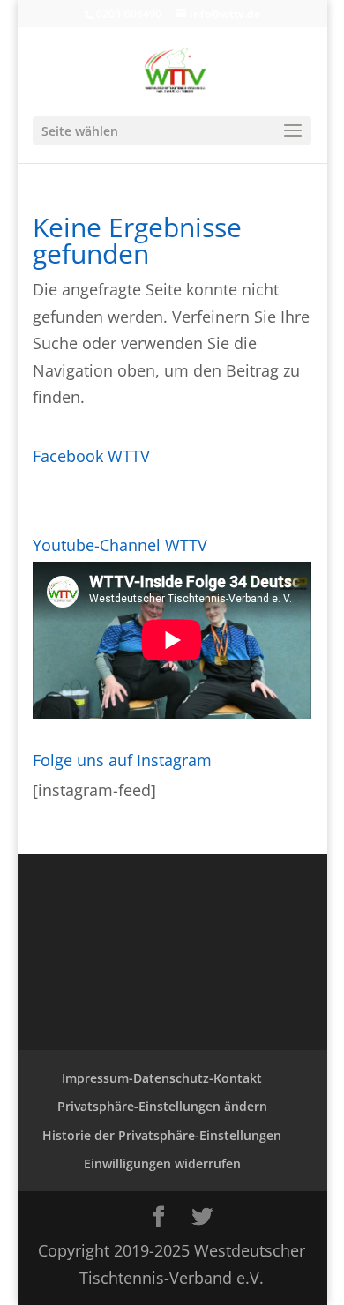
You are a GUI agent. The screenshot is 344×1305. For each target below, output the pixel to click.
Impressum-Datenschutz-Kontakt (162, 1078)
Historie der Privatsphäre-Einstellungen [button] (161, 1135)
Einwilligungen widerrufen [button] (162, 1163)
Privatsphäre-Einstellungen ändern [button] (162, 1106)
